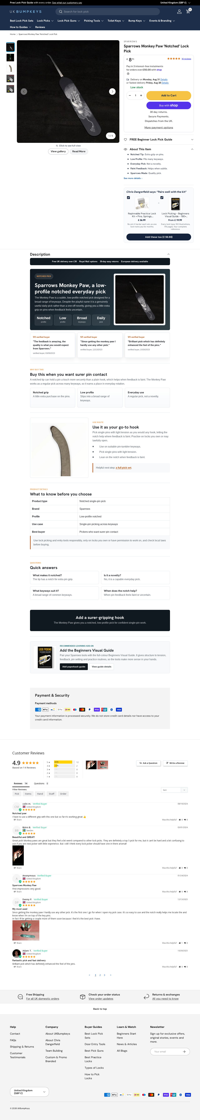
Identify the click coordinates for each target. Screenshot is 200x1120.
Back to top (100, 1008)
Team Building (54, 1050)
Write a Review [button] (177, 763)
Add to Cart (168, 95)
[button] (180, 819)
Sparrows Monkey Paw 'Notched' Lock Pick (38, 34)
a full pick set (123, 467)
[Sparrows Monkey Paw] (91, 765)
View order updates (101, 998)
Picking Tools (92, 20)
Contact (15, 1033)
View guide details (101, 666)
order (63, 793)
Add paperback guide (73, 666)
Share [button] (19, 819)
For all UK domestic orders (42, 998)
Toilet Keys (114, 20)
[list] (68, 91)
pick (17, 793)
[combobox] (107, 11)
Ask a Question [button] (150, 763)
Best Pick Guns (94, 1050)
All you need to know (165, 998)
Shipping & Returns (22, 1046)
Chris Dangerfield (137, 192)
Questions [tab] (39, 783)
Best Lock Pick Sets (21, 20)
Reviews (40, 27)
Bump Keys (135, 20)
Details (164, 79)
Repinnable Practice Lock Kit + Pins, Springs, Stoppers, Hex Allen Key (142, 215)
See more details (133, 178)
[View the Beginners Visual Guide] (45, 657)
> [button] (110, 975)
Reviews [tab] (18, 783)
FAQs (13, 1040)
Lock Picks (43, 20)
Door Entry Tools (95, 1044)
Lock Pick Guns (67, 20)
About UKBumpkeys (57, 1033)
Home (12, 34)
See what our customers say (67, 2)
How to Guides (19, 27)
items (28, 793)
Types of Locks (94, 1067)
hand (40, 793)
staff (51, 793)
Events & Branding (160, 20)
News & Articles (127, 1044)
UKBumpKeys (23, 1108)
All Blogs (122, 1050)
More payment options (159, 127)
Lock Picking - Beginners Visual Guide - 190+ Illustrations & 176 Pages (175, 215)
